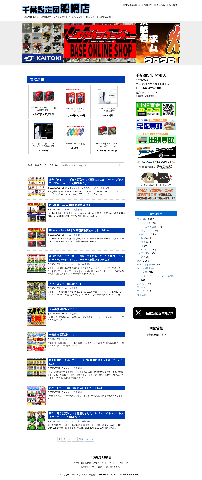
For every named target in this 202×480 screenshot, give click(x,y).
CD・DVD (146, 249)
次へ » (89, 439)
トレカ (68, 368)
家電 (143, 238)
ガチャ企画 (150, 226)
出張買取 (161, 4)
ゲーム (68, 209)
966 (81, 439)
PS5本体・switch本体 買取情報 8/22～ (71, 205)
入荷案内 (141, 283)
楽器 (139, 287)
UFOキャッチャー (73, 188)
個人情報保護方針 (113, 467)
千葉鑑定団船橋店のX (158, 313)
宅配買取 (148, 4)
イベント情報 (144, 268)
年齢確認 (141, 295)
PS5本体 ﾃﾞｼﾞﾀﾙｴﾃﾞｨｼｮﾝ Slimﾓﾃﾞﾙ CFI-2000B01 (43, 145)
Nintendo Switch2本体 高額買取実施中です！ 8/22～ (79, 230)
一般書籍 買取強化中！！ (63, 334)
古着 (143, 242)
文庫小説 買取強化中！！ (63, 309)
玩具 (96, 188)
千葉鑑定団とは (132, 4)
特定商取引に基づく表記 (91, 467)
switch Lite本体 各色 (75, 144)
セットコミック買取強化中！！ (66, 283)
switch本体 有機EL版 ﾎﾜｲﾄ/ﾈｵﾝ (75, 109)
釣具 (143, 257)
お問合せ (173, 4)
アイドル (145, 253)
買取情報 (105, 188)
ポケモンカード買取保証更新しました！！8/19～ (76, 388)
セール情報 (142, 272)
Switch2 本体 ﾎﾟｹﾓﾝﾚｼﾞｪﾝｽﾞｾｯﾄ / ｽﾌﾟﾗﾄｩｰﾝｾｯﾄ (107, 145)
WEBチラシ (143, 291)
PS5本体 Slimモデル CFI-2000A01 (107, 109)
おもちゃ (88, 188)
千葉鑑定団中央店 (156, 334)
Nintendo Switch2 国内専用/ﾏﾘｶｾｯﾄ (43, 109)
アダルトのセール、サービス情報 (157, 276)
